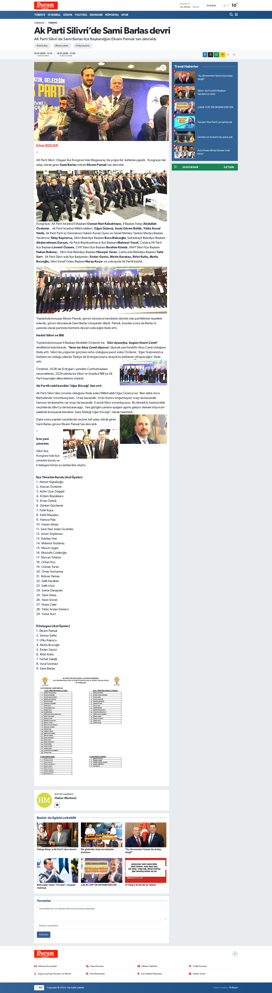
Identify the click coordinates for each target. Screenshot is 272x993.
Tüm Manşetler (97, 974)
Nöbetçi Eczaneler (47, 966)
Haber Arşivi (199, 974)
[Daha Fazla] (222, 54)
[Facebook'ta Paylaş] (205, 54)
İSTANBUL (54, 15)
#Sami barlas (42, 46)
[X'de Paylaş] (210, 54)
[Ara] (232, 14)
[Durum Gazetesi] (46, 5)
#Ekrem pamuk (61, 46)
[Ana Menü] (236, 14)
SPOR (124, 15)
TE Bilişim (233, 987)
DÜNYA (67, 15)
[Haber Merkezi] (44, 800)
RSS (40, 987)
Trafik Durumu (200, 966)
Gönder (43, 934)
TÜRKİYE (39, 15)
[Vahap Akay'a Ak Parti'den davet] (57, 834)
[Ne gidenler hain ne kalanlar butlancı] (101, 834)
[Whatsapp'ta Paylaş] (216, 54)
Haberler (39, 23)
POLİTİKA (81, 15)
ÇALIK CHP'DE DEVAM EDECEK (99, 885)
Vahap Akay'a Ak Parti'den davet (56, 849)
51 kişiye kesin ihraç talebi (140, 885)
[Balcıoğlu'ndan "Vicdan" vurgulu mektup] (57, 870)
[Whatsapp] (235, 954)
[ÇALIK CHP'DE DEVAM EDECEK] (101, 870)
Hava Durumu (97, 966)
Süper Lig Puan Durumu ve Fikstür (54, 974)
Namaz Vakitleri (149, 966)
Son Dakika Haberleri (151, 974)
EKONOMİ (96, 15)
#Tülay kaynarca (83, 46)
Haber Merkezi (65, 798)
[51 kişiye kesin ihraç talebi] (145, 870)
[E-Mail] (57, 805)
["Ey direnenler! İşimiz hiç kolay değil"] (145, 834)
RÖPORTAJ (112, 15)
